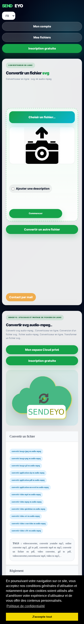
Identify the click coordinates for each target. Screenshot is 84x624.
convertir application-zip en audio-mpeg (28, 473)
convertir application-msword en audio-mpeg (30, 487)
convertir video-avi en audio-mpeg (26, 516)
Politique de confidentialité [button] (26, 606)
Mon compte (42, 26)
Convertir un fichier (22, 436)
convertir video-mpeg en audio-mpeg (27, 502)
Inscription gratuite (42, 48)
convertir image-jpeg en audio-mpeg (26, 451)
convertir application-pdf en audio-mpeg (28, 480)
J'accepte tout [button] (42, 616)
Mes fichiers (42, 37)
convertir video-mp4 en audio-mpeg (26, 495)
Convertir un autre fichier (42, 229)
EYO (12, 6)
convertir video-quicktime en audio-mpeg (28, 509)
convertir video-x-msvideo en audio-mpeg (29, 523)
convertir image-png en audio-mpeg (26, 458)
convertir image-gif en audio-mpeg (26, 466)
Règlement (16, 570)
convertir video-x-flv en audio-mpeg (26, 531)
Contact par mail (21, 297)
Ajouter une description (33, 188)
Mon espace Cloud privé (42, 349)
